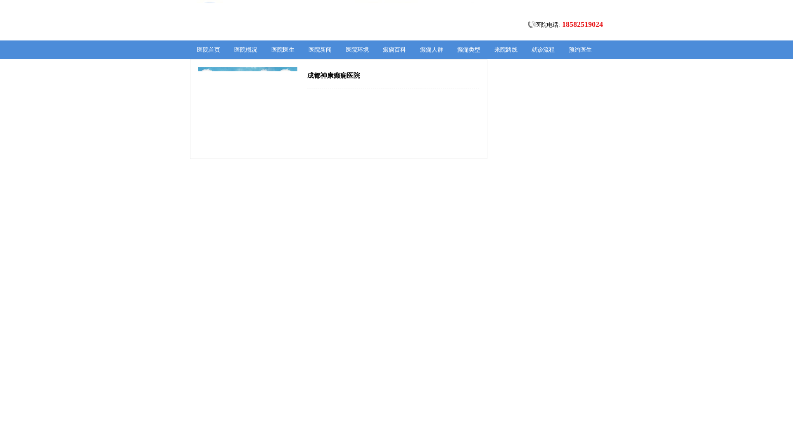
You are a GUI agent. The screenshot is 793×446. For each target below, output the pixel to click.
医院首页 (208, 50)
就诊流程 (543, 50)
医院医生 (282, 50)
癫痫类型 (468, 50)
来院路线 (506, 50)
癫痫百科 (394, 50)
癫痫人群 (431, 50)
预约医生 (580, 50)
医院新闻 (320, 50)
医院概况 (245, 50)
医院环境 (357, 50)
